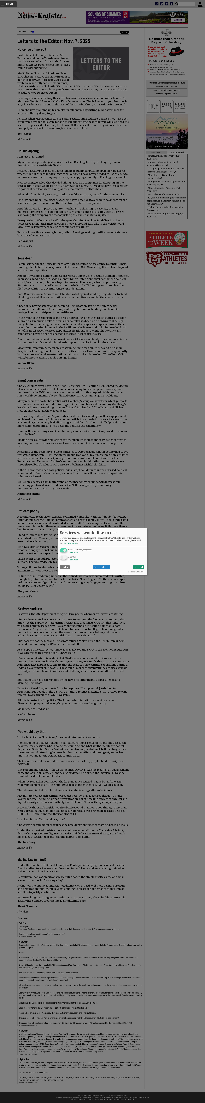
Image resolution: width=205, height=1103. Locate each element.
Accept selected (101, 567)
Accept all (138, 567)
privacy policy (70, 543)
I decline (65, 567)
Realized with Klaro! (136, 572)
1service (73, 552)
